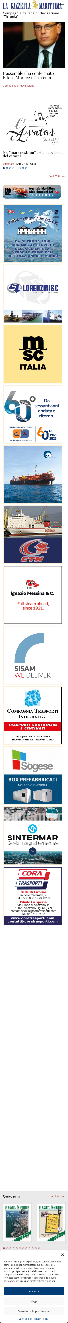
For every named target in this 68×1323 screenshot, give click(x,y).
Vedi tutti (55, 176)
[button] (62, 1255)
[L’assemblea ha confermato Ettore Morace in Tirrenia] (34, 45)
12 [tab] (39, 1248)
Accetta (34, 1291)
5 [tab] (16, 168)
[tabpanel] (34, 158)
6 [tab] (20, 168)
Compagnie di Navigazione (18, 85)
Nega (34, 1301)
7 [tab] (23, 168)
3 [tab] (10, 168)
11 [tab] (36, 1248)
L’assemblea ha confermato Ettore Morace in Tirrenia (28, 75)
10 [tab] (33, 1248)
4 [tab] (13, 168)
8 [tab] (26, 168)
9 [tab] (29, 1248)
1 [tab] (4, 168)
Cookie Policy (25, 1318)
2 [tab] (7, 168)
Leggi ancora (34, 158)
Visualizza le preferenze (34, 1311)
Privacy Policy (41, 1318)
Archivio (56, 1196)
